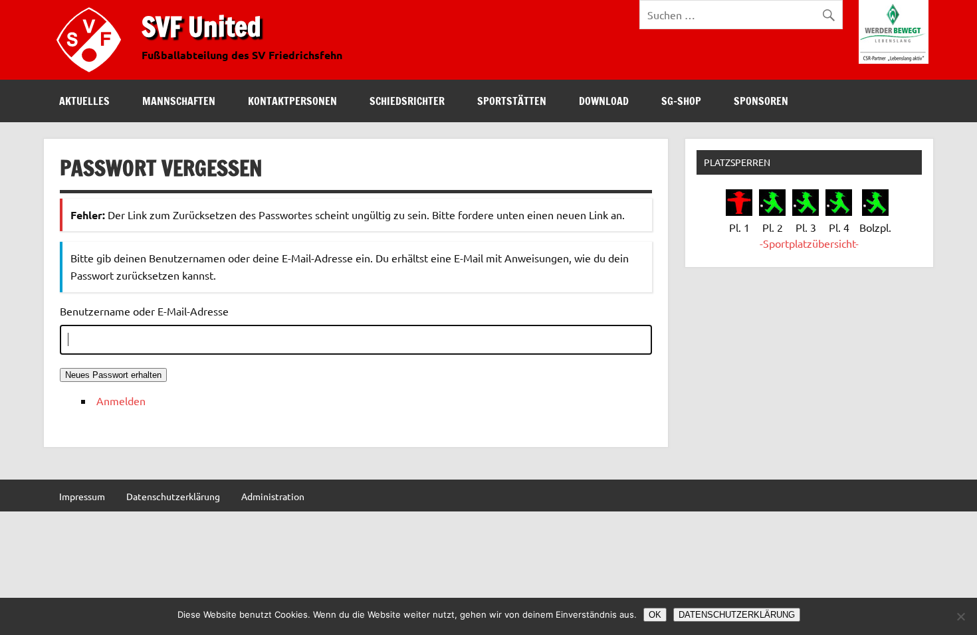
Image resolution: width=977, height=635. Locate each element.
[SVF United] (92, 75)
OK (655, 615)
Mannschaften (178, 101)
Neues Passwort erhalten (113, 375)
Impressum (82, 496)
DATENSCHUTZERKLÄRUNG (737, 615)
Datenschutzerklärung (173, 496)
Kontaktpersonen (292, 101)
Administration (272, 496)
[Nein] (960, 616)
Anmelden (121, 400)
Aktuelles (84, 101)
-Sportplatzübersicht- (809, 243)
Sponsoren (761, 101)
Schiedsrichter (407, 101)
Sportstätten (511, 101)
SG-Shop (681, 101)
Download (604, 101)
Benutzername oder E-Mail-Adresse (144, 311)
